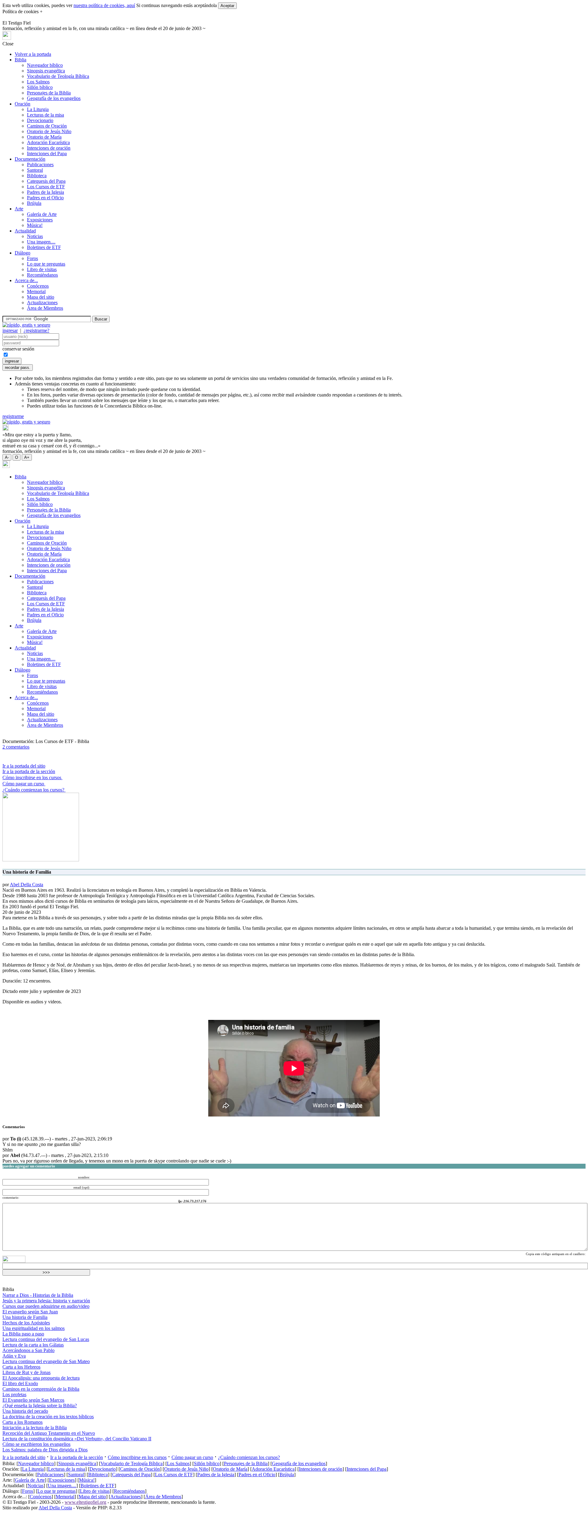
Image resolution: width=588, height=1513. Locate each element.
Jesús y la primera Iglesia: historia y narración (46, 1300)
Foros (32, 258)
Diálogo (22, 252)
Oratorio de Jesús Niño (49, 131)
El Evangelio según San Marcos (33, 1400)
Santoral (35, 170)
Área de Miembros (45, 308)
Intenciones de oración (48, 148)
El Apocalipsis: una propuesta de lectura (41, 1378)
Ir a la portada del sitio (23, 765)
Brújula (34, 203)
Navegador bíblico (45, 65)
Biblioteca (37, 175)
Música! (35, 225)
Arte (19, 208)
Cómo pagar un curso (23, 783)
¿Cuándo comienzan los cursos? (34, 789)
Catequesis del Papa (46, 181)
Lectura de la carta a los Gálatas (33, 1344)
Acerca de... (26, 280)
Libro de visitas (42, 269)
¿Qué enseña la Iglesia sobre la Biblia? (39, 1405)
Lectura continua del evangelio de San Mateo (46, 1361)
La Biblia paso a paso (23, 1333)
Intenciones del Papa (47, 153)
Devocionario (40, 120)
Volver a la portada (33, 54)
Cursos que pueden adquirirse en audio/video (45, 1306)
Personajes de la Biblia (49, 92)
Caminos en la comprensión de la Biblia (40, 1389)
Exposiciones (40, 219)
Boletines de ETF (44, 247)
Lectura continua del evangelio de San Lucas (45, 1339)
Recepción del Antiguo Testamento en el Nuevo (48, 1433)
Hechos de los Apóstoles (26, 1322)
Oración (22, 103)
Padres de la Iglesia (45, 192)
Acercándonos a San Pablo (28, 1350)
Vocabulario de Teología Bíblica (58, 76)
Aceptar (227, 5)
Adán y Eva (14, 1355)
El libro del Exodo (20, 1383)
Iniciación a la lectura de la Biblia (34, 1427)
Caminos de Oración (47, 125)
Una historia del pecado (25, 1411)
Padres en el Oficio (45, 197)
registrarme (13, 416)
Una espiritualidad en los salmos (33, 1328)
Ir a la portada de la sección (28, 771)
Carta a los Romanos (22, 1422)
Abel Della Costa (26, 884)
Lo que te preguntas (46, 263)
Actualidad (25, 230)
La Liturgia (38, 109)
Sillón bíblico (40, 87)
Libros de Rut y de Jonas (26, 1372)
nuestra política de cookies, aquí (104, 5)
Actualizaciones (42, 302)
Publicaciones (40, 164)
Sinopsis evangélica (46, 70)
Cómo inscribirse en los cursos (32, 777)
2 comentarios (15, 746)
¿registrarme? (36, 330)
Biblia (20, 59)
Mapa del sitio (40, 297)
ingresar (10, 330)
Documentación (30, 159)
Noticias (35, 236)
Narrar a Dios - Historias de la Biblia (37, 1295)
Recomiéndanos (42, 275)
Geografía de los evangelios (54, 98)
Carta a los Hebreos (21, 1366)
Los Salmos (38, 81)
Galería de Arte (42, 214)
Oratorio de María (44, 137)
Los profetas (14, 1394)
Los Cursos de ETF (46, 186)
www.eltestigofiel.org (85, 1502)
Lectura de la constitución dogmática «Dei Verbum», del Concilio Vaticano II (76, 1438)
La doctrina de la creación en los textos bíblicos (48, 1416)
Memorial (36, 291)
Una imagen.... (41, 241)
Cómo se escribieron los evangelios (36, 1444)
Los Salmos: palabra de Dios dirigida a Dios (45, 1449)
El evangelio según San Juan (30, 1311)
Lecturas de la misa (45, 114)
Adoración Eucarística (48, 142)
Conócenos (38, 286)
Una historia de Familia (24, 1317)
